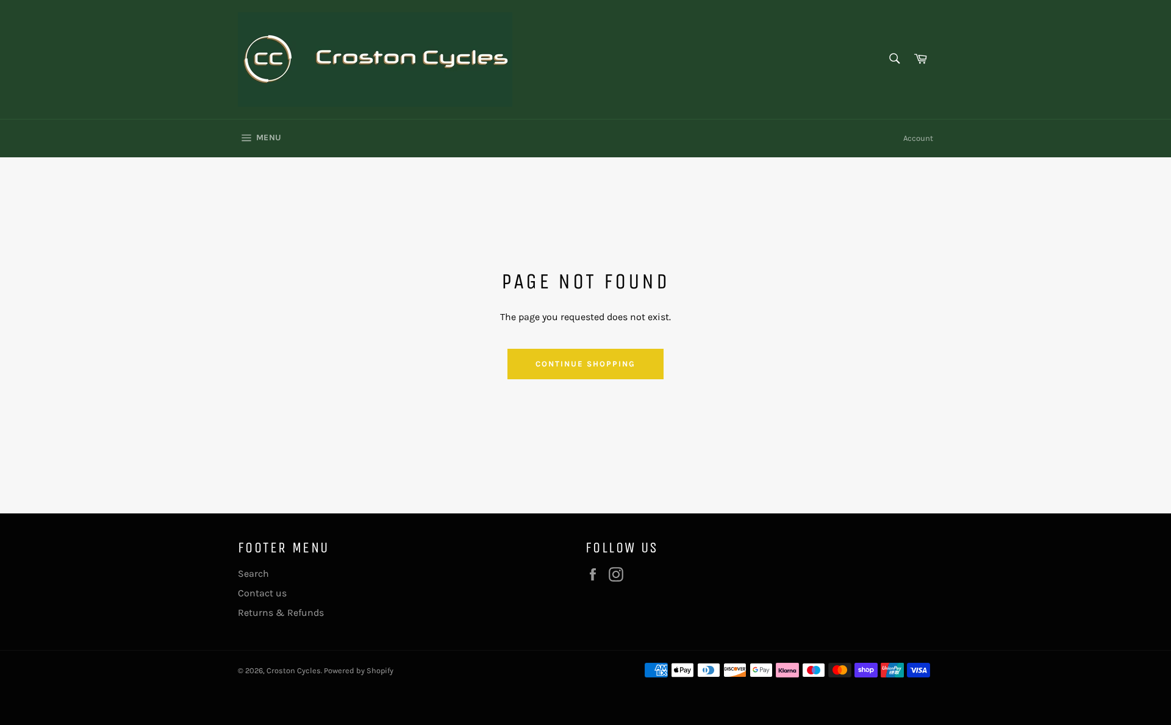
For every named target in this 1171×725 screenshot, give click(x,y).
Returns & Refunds (281, 612)
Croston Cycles (294, 670)
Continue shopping (585, 363)
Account (918, 138)
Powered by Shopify (358, 670)
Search (253, 573)
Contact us (262, 593)
